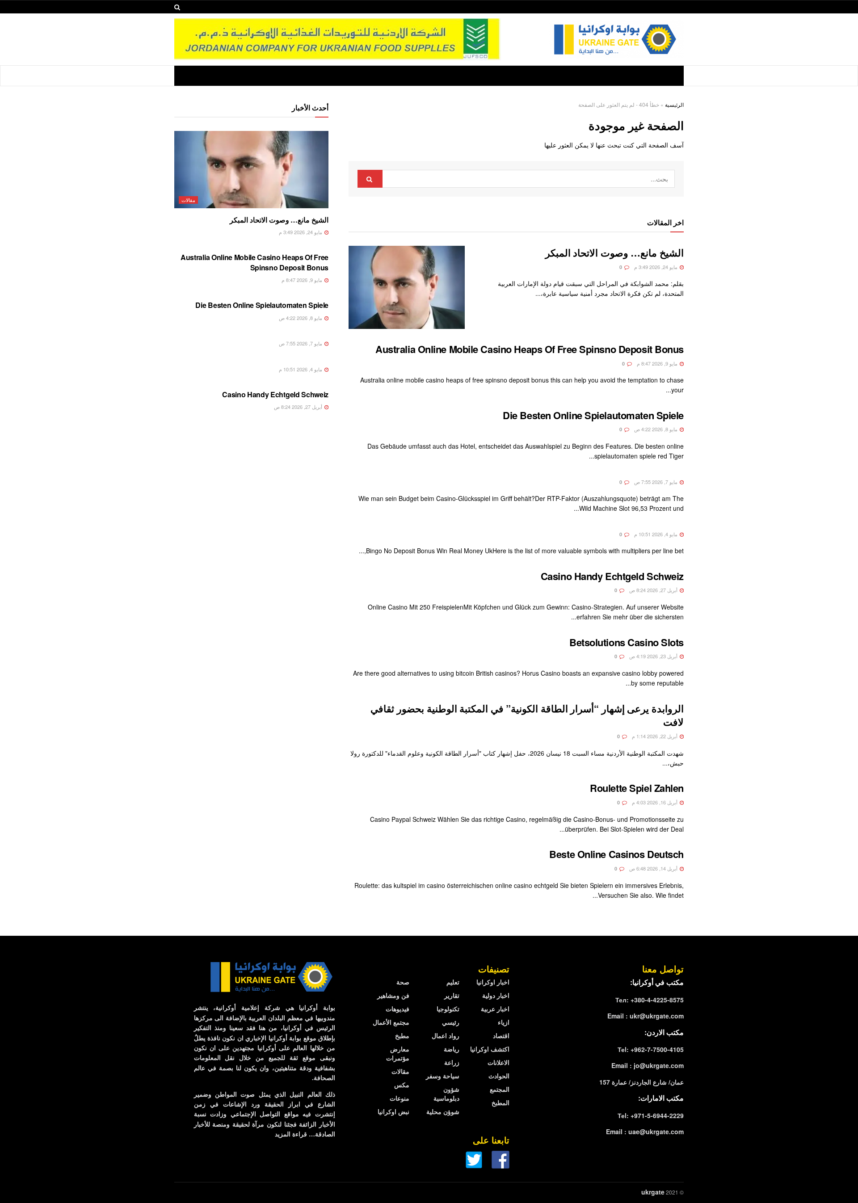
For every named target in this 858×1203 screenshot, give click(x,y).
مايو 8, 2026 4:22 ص (656, 429)
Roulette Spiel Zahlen (637, 788)
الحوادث (498, 1075)
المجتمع (499, 1089)
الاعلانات (498, 1062)
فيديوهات (397, 1008)
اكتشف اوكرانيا (489, 1048)
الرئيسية (674, 104)
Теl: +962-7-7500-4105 (651, 1049)
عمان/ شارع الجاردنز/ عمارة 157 (641, 1081)
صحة (402, 981)
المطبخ (500, 1102)
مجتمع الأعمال (391, 1022)
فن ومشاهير (393, 995)
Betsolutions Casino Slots (626, 642)
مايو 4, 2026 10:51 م (656, 534)
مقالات (188, 199)
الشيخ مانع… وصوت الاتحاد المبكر (614, 252)
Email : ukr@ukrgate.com (645, 1015)
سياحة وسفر (442, 1075)
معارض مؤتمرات (397, 1053)
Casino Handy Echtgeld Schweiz (612, 576)
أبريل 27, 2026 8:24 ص (654, 589)
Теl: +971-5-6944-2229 (651, 1115)
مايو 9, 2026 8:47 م (658, 363)
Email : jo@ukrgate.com (647, 1065)
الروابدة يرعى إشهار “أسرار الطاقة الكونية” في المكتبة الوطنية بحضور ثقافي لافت (527, 715)
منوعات (399, 1098)
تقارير (451, 995)
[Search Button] (370, 179)
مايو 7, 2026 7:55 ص (656, 481)
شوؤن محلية (442, 1111)
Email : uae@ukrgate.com (645, 1131)
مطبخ (402, 1035)
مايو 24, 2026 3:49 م (656, 266)
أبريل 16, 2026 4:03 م (655, 802)
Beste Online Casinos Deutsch (616, 854)
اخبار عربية (495, 1008)
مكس (401, 1084)
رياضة (451, 1048)
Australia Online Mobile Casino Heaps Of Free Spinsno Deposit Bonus (529, 349)
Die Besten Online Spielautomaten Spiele (593, 415)
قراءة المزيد (291, 1133)
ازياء (503, 1022)
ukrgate (653, 1191)
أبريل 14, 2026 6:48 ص (654, 868)
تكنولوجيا (448, 1008)
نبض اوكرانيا (393, 1111)
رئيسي (450, 1022)
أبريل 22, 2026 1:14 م (655, 736)
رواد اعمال (445, 1035)
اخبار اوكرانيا (492, 981)
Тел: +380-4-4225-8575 (649, 999)
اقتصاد (501, 1035)
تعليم (452, 981)
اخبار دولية (495, 995)
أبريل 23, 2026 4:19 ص (654, 656)
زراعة (451, 1062)
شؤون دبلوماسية (446, 1093)
